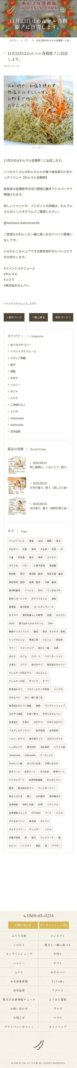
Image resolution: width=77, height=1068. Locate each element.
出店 (49, 614)
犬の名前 (44, 771)
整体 (11, 787)
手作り (14, 378)
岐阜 (40, 557)
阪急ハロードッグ (18, 598)
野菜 (38, 845)
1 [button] (32, 147)
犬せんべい (14, 697)
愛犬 (13, 365)
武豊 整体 (34, 582)
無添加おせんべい (56, 664)
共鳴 (40, 804)
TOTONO (36, 812)
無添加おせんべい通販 (20, 705)
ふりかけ (51, 557)
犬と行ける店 (33, 763)
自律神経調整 (35, 779)
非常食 (21, 557)
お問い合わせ (51, 763)
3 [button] (37, 147)
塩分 (33, 837)
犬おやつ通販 (15, 713)
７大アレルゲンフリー (20, 730)
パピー (25, 565)
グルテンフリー (17, 829)
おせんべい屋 (15, 763)
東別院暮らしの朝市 (32, 614)
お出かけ (13, 549)
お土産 (43, 549)
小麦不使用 (39, 565)
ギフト (14, 391)
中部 (24, 549)
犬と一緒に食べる (34, 697)
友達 (56, 647)
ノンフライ (25, 845)
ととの (14, 411)
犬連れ (12, 664)
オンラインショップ (55, 705)
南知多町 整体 (17, 582)
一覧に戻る (38, 317)
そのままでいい (17, 821)
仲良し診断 (28, 804)
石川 (40, 590)
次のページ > (62, 317)
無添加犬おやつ (26, 787)
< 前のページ (14, 317)
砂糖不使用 (14, 837)
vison (11, 623)
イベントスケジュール (16, 303)
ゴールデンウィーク (44, 606)
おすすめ (13, 565)
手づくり (33, 680)
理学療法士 (55, 796)
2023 (40, 540)
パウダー (56, 845)
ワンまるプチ (54, 590)
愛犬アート (14, 771)
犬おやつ (38, 722)
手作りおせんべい (52, 713)
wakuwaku (16, 424)
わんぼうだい (53, 779)
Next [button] (69, 112)
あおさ (12, 656)
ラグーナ (35, 656)
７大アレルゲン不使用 (38, 689)
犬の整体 (40, 796)
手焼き (25, 722)
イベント (29, 590)
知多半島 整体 (55, 573)
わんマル (60, 614)
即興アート (58, 771)
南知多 (59, 639)
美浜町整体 (14, 590)
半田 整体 (50, 582)
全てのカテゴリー (20, 345)
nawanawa (17, 418)
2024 (50, 623)
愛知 (33, 549)
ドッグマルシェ (17, 639)
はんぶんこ (41, 672)
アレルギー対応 (17, 680)
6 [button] (44, 147)
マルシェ (47, 639)
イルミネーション (54, 656)
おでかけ (13, 614)
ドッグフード (47, 837)
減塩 (54, 598)
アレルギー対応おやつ (20, 672)
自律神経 (13, 804)
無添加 (32, 821)
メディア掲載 (18, 358)
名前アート (30, 771)
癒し (29, 796)
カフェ (23, 656)
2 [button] (35, 147)
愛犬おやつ (37, 664)
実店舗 (52, 565)
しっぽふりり (15, 746)
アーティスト (46, 755)
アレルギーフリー (47, 787)
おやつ (12, 845)
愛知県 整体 (36, 573)
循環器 (12, 606)
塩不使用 (40, 730)
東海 (31, 540)
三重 (11, 557)
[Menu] (71, 10)
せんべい (44, 821)
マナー (12, 647)
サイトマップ (58, 1027)
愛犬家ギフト (36, 738)
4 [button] (39, 147)
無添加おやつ (15, 689)
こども (48, 829)
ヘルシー (15, 385)
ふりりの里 (59, 746)
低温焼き (13, 722)
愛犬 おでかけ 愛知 (54, 631)
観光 (36, 631)
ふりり (32, 303)
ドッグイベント (17, 540)
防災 (31, 557)
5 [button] (42, 147)
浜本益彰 (15, 431)
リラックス (52, 804)
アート (48, 812)
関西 (49, 540)
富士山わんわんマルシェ (31, 623)
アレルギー (34, 829)
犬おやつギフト (55, 738)
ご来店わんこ (18, 405)
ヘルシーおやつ (17, 738)
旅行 (22, 573)
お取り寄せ (32, 713)
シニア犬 (58, 689)
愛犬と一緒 (43, 647)
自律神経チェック (18, 812)
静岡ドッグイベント (19, 631)
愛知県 (12, 573)
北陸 (54, 549)
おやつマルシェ (39, 598)
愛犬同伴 (31, 746)
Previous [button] (7, 112)
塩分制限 (24, 606)
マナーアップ (27, 647)
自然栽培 (53, 730)
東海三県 (33, 639)
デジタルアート (16, 779)
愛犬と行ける (15, 796)
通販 (13, 371)
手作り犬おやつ (55, 722)
